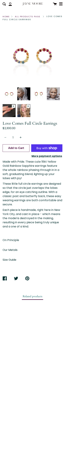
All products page (27, 16)
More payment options (47, 156)
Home (6, 16)
